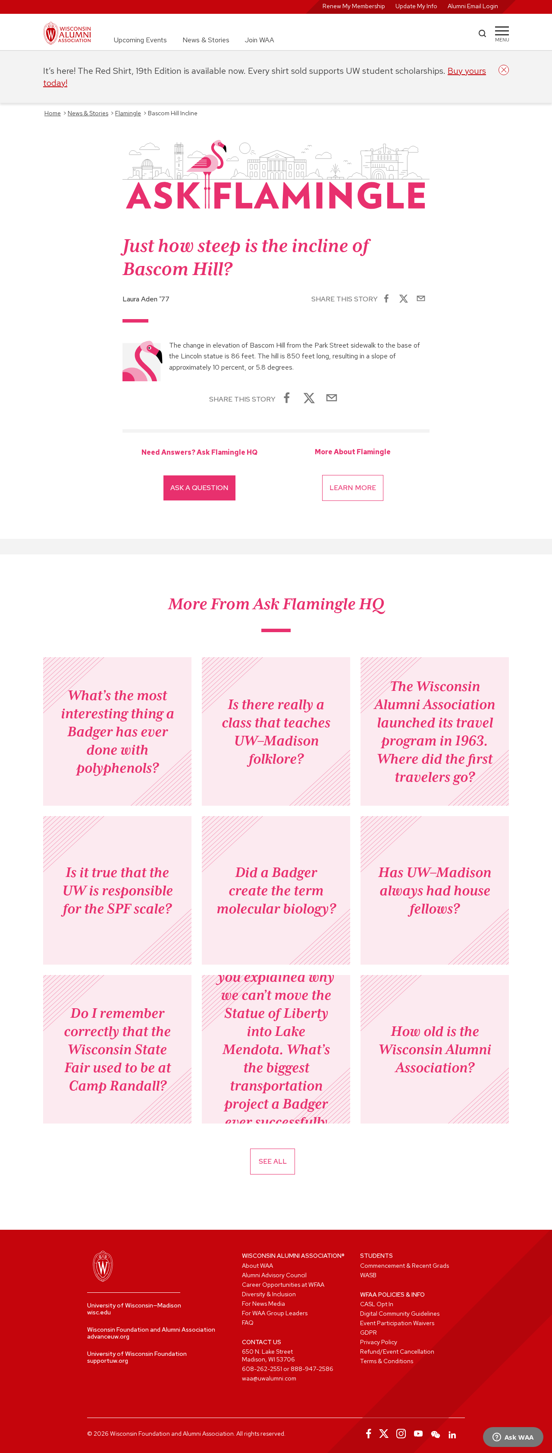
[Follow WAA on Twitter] (384, 1433)
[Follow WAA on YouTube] (418, 1433)
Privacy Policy (378, 1342)
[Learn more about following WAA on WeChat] (435, 1433)
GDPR (368, 1332)
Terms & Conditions (386, 1361)
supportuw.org (107, 1360)
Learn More (352, 487)
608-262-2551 (262, 1369)
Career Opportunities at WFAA (283, 1284)
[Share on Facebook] (386, 299)
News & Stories (205, 39)
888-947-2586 (312, 1369)
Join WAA (259, 39)
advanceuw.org (108, 1336)
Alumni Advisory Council (274, 1275)
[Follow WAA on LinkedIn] (453, 1433)
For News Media (263, 1303)
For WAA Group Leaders (274, 1313)
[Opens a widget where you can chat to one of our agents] (513, 1438)
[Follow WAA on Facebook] (366, 1433)
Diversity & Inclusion (269, 1294)
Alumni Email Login (473, 6)
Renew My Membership (354, 6)
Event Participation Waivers (397, 1323)
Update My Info (416, 6)
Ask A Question (199, 487)
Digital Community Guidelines (399, 1313)
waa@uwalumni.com (269, 1378)
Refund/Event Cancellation (397, 1351)
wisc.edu (99, 1312)
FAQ (248, 1322)
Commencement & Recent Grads (404, 1265)
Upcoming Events (140, 39)
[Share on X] (403, 299)
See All (273, 1161)
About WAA (257, 1265)
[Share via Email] (421, 299)
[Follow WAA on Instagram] (401, 1433)
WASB (368, 1275)
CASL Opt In (376, 1304)
